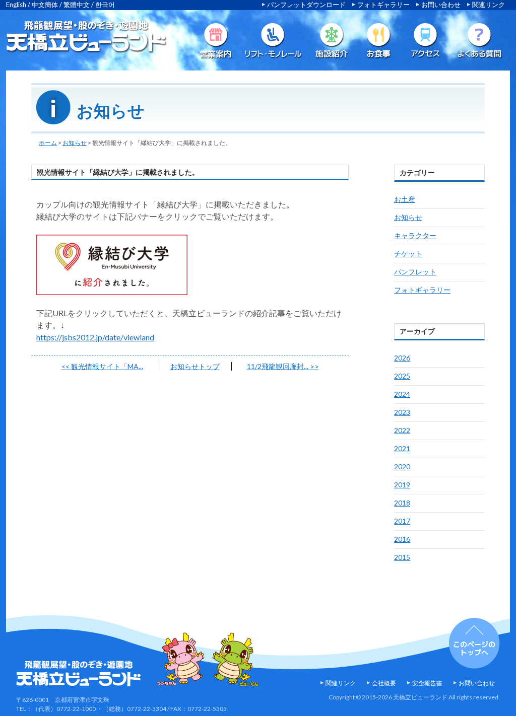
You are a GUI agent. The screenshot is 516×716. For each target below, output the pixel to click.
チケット (408, 253)
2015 (402, 557)
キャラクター (415, 235)
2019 (402, 484)
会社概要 (384, 683)
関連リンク (488, 5)
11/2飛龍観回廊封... (283, 366)
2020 (402, 466)
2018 (402, 502)
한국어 (105, 5)
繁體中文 (76, 5)
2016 (402, 539)
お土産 (404, 199)
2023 (402, 412)
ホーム (48, 143)
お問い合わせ (441, 5)
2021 (402, 448)
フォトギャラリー (383, 5)
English (16, 5)
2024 (402, 394)
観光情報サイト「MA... (102, 366)
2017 (402, 521)
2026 (402, 357)
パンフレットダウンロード (306, 5)
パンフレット (415, 271)
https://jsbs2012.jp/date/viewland (95, 337)
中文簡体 (45, 5)
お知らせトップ (195, 366)
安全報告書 (427, 683)
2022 (402, 430)
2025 (402, 376)
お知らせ (74, 143)
